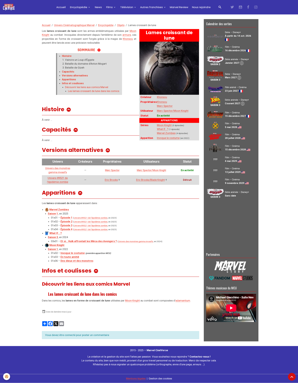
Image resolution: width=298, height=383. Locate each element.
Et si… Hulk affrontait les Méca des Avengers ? (89, 241)
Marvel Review (179, 7)
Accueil (61, 7)
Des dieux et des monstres (77, 260)
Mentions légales (136, 378)
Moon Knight (164, 125)
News (98, 7)
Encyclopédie (78, 7)
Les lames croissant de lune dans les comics (93, 91)
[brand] (9, 7)
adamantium (182, 300)
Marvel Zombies (166, 133)
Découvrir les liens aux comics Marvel (86, 87)
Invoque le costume (168, 137)
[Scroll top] (292, 377)
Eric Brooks (111, 179)
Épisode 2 (66, 221)
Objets (120, 25)
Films (109, 7)
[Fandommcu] (231, 277)
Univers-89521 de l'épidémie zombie (90, 218)
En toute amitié (70, 256)
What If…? (162, 129)
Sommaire (86, 50)
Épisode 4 (66, 229)
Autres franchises (151, 7)
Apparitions (69, 79)
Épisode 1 (66, 217)
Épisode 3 (66, 225)
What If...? (55, 233)
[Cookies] (6, 376)
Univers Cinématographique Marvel (74, 25)
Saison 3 (53, 237)
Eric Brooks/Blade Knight (150, 179)
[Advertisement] (231, 225)
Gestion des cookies (160, 378)
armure (126, 34)
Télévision (127, 7)
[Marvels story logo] (231, 266)
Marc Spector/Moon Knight (172, 110)
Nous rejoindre (201, 7)
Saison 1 (53, 249)
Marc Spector (165, 105)
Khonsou (162, 97)
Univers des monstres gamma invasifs (135, 241)
